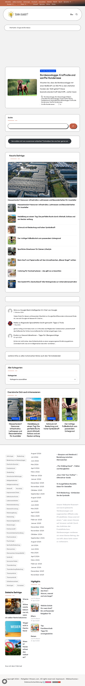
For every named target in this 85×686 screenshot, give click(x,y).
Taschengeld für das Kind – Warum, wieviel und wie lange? (47, 592)
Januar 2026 (36, 479)
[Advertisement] (42, 46)
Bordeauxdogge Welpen (63, 97)
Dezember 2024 (37, 527)
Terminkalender (54, 356)
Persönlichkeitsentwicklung (15, 533)
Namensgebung (12, 512)
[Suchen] (73, 126)
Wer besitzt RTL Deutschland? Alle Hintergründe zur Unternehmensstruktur (47, 282)
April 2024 (35, 556)
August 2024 (36, 542)
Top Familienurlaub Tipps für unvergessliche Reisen (42, 630)
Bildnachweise (72, 679)
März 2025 (35, 516)
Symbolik (9, 557)
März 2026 (35, 472)
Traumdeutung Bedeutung (15, 569)
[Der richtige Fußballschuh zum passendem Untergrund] (12, 240)
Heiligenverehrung (12, 484)
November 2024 (37, 530)
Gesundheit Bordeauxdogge (59, 100)
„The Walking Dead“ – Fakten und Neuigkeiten (68, 467)
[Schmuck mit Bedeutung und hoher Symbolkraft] (12, 229)
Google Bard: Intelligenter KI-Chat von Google (38, 310)
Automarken (30, 356)
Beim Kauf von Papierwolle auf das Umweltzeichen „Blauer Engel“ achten (47, 260)
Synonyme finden (12, 561)
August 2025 (36, 497)
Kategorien (12, 375)
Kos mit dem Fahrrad (13, 666)
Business (15, 418)
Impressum (60, 679)
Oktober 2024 (36, 534)
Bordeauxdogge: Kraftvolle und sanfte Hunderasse (57, 76)
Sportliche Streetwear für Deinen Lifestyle (34, 249)
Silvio (16, 310)
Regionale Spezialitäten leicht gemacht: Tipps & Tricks (42, 323)
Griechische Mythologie (14, 476)
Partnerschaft (11, 529)
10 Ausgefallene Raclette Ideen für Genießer (66, 485)
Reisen (33, 418)
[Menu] (71, 14)
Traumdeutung (11, 565)
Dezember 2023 (37, 571)
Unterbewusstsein (12, 581)
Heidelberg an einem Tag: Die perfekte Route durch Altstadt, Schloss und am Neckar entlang (46, 217)
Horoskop (19, 488)
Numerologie (11, 525)
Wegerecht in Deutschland (25, 627)
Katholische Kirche (12, 496)
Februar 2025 (36, 519)
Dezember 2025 (37, 483)
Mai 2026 (34, 464)
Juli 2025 (34, 501)
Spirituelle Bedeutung (13, 545)
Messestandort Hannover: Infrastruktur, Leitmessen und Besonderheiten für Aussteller (42, 200)
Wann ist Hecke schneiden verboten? (25, 649)
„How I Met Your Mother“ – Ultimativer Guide (67, 476)
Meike (16, 323)
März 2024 (35, 560)
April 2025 (35, 512)
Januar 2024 (36, 567)
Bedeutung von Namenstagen (16, 460)
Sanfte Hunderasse (56, 102)
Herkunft (9, 488)
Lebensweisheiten (12, 500)
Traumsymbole (11, 573)
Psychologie (10, 541)
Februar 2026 (36, 475)
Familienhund (45, 100)
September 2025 (37, 494)
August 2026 (36, 453)
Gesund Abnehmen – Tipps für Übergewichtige (40, 335)
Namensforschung (12, 508)
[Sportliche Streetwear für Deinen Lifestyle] (12, 251)
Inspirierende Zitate (13, 492)
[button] (4, 681)
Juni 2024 (35, 549)
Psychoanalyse (11, 537)
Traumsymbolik (11, 577)
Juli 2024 (34, 545)
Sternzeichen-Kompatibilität (15, 553)
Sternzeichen (11, 549)
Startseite (13, 28)
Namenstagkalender (13, 521)
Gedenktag (10, 472)
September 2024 (38, 538)
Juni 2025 (35, 505)
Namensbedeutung (13, 504)
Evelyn (16, 335)
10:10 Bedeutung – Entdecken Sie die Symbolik (68, 494)
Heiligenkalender (12, 480)
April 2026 (35, 468)
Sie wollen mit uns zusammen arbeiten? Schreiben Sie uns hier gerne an (39, 141)
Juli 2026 (34, 457)
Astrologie (10, 456)
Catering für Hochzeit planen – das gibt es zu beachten (39, 271)
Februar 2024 (36, 564)
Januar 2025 (36, 523)
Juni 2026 (35, 461)
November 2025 (37, 486)
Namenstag (10, 517)
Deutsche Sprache (12, 464)
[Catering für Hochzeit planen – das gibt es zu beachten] (12, 273)
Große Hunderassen (48, 71)
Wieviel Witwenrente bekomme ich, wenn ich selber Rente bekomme (16, 608)
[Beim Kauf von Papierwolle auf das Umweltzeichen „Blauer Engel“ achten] (12, 262)
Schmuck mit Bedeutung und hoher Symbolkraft (36, 227)
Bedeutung (20, 456)
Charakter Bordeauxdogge (50, 99)
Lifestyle (52, 418)
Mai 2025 (34, 508)
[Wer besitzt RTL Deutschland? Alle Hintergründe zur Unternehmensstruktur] (12, 284)
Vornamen (20, 585)
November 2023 (37, 575)
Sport (70, 418)
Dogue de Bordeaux (66, 99)
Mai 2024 (34, 552)
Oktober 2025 (36, 490)
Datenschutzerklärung (33, 682)
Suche (10, 117)
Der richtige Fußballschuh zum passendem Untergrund (39, 238)
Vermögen (10, 585)
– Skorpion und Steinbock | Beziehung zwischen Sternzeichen (67, 457)
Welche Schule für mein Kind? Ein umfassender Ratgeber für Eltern (42, 610)
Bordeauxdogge (49, 97)
